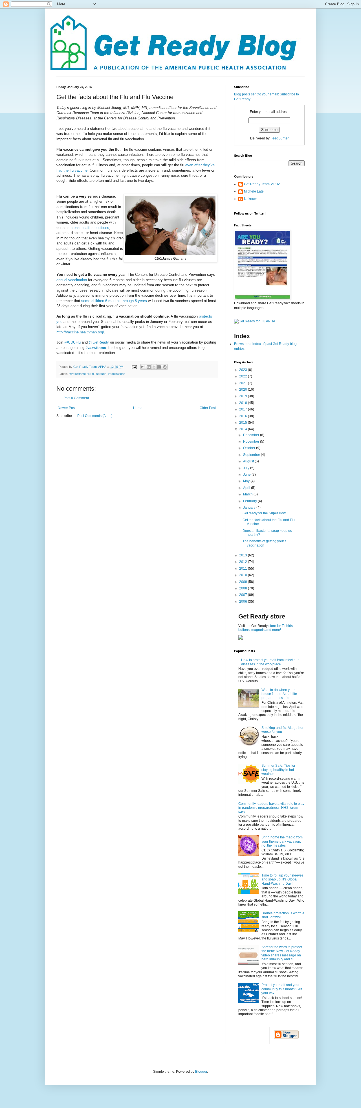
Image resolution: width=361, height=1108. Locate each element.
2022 (243, 376)
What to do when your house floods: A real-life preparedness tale (279, 694)
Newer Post (67, 408)
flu (89, 373)
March (248, 494)
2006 (243, 602)
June (247, 475)
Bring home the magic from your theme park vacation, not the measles (282, 841)
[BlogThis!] (148, 367)
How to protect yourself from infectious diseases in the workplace (270, 662)
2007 (243, 595)
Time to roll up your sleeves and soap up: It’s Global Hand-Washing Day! (282, 879)
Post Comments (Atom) (95, 416)
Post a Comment (76, 398)
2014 (243, 429)
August (249, 461)
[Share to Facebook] (159, 367)
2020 (243, 390)
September (252, 455)
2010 (243, 575)
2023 (243, 370)
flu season (99, 373)
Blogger (201, 1072)
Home (137, 408)
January (249, 508)
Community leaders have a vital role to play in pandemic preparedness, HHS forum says (271, 808)
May (246, 481)
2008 (243, 588)
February (250, 501)
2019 (243, 396)
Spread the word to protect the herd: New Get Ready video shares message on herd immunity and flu (281, 953)
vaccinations (116, 373)
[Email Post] (134, 366)
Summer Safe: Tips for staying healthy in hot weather (278, 770)
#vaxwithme (95, 348)
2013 (243, 555)
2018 (243, 403)
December (251, 435)
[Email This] (143, 367)
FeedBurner (279, 138)
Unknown (251, 199)
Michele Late (254, 191)
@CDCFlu (72, 342)
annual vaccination (71, 280)
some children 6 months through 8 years (114, 301)
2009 (243, 582)
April (247, 488)
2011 (243, 569)
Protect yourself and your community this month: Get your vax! (281, 989)
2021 (243, 383)
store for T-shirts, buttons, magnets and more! (266, 628)
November (251, 441)
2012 (243, 562)
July (246, 468)
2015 (243, 423)
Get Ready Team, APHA (262, 184)
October (249, 448)
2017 (243, 409)
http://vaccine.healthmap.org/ (80, 332)
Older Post (208, 408)
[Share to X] (154, 367)
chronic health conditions (89, 228)
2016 (243, 416)
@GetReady (99, 342)
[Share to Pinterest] (165, 367)
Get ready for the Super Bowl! (265, 513)
